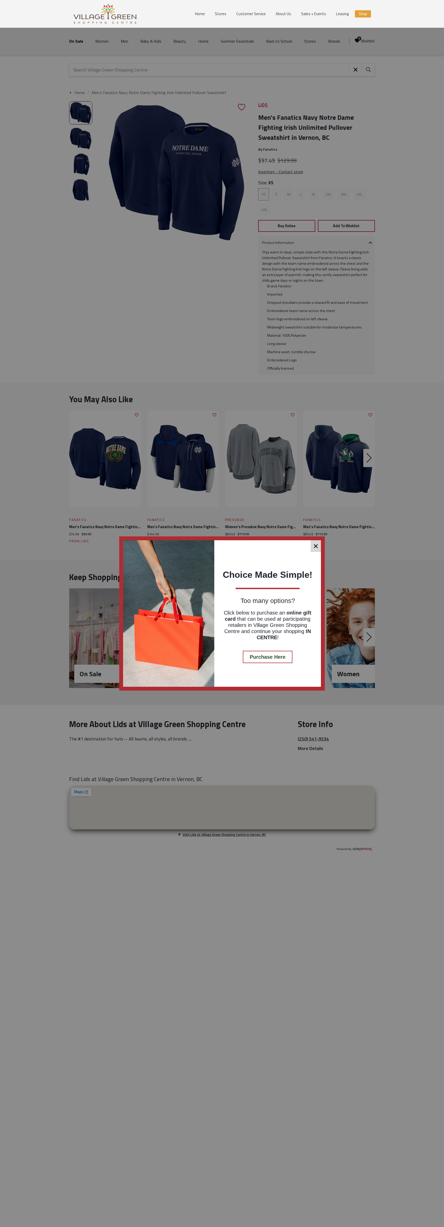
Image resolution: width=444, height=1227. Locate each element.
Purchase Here (267, 657)
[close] (316, 546)
